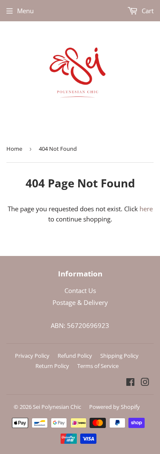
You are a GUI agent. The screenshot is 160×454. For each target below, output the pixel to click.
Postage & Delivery (80, 302)
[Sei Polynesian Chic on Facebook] (130, 383)
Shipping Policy (119, 355)
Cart (147, 10)
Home (14, 148)
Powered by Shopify (114, 407)
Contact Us (80, 290)
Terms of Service (98, 366)
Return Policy (52, 366)
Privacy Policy (32, 355)
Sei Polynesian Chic (57, 407)
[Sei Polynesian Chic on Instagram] (145, 383)
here (146, 208)
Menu (25, 10)
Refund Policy (75, 355)
